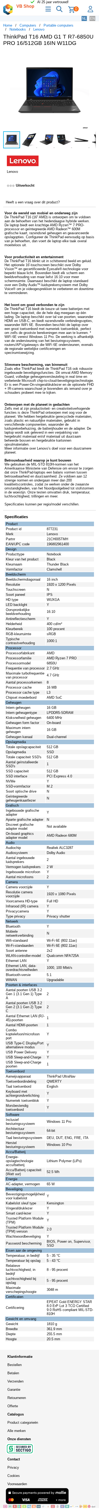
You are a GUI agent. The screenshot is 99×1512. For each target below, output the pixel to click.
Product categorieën (22, 1423)
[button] (91, 56)
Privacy (13, 1467)
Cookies (13, 1476)
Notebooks (18, 29)
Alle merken (16, 1431)
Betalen (13, 1373)
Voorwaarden (17, 1484)
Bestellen (14, 1365)
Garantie (13, 1390)
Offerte (12, 1406)
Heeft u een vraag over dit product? (33, 202)
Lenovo (38, 29)
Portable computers (58, 25)
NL (84, 18)
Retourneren (16, 1398)
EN (92, 18)
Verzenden (15, 1381)
